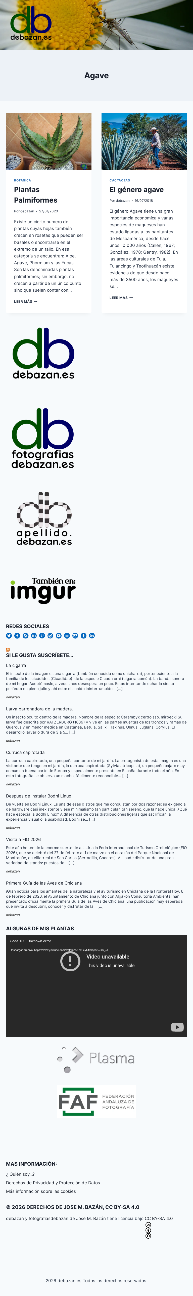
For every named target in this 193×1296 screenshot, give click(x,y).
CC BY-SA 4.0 (159, 1218)
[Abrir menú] (182, 25)
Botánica (22, 180)
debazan (27, 211)
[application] (96, 986)
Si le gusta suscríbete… (39, 655)
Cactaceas (120, 180)
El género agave (137, 189)
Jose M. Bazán (91, 1218)
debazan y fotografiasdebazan (37, 1218)
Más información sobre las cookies (41, 1191)
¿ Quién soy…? (20, 1174)
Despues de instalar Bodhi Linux (38, 795)
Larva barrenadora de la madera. (39, 708)
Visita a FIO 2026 (23, 839)
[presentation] (48, 141)
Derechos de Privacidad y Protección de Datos (53, 1182)
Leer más (25, 301)
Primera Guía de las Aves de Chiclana (44, 883)
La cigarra (16, 665)
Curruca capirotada (25, 752)
